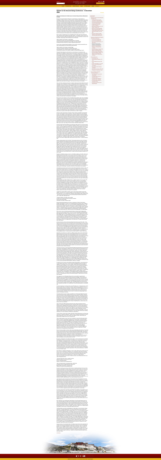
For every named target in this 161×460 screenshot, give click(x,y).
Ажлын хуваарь (76, 6)
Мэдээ (81, 6)
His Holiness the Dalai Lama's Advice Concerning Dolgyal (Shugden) (97, 22)
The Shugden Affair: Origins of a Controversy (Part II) (96, 81)
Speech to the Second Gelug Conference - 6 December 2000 (96, 44)
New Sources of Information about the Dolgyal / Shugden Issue (97, 27)
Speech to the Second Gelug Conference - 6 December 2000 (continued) (96, 46)
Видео (93, 6)
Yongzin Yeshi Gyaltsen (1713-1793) (97, 63)
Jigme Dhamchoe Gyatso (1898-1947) (97, 68)
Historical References (94, 56)
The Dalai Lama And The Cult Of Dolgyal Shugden (96, 83)
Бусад (97, 6)
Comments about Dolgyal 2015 (96, 39)
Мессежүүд (58, 9)
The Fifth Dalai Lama (95, 58)
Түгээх (101, 12)
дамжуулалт (100, 3)
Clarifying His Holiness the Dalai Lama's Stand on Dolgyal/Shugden (97, 20)
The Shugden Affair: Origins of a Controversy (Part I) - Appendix (96, 79)
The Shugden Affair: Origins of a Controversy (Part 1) (96, 77)
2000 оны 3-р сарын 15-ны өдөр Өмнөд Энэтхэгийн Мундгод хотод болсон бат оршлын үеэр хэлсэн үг (97, 34)
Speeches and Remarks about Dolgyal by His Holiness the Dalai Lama (76, 9)
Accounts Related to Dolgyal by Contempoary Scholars (95, 72)
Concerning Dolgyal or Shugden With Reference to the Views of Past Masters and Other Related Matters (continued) (97, 54)
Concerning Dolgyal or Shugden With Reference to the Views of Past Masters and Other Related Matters (97, 50)
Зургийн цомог (87, 6)
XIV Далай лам (68, 6)
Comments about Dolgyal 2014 (96, 40)
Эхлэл (63, 6)
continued (58, 432)
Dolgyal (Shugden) (63, 9)
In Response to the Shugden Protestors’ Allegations (96, 24)
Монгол (58, 1)
